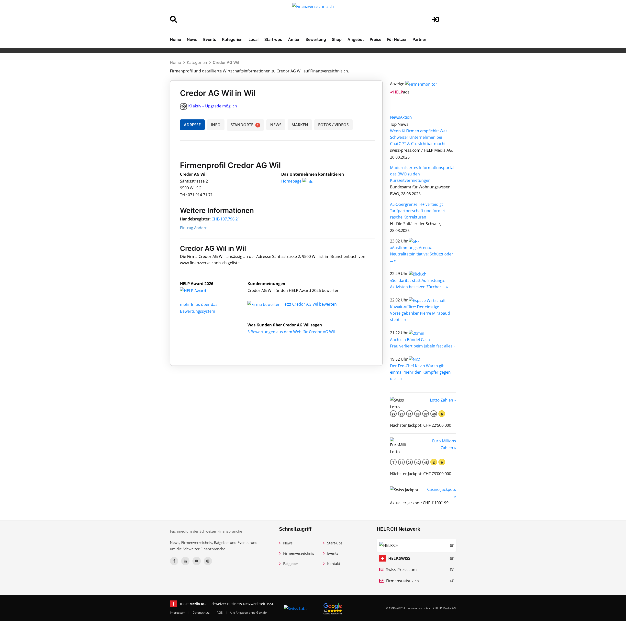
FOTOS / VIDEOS (333, 124)
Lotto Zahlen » (443, 400)
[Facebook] (174, 561)
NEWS (275, 124)
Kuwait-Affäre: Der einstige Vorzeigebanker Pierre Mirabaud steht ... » (420, 313)
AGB (220, 612)
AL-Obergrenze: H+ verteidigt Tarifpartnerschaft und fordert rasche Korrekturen (418, 211)
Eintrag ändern (194, 227)
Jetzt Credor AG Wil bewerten (310, 304)
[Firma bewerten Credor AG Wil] (264, 304)
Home (175, 39)
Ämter (294, 39)
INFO (216, 124)
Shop (337, 39)
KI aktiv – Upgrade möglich (212, 106)
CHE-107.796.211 (227, 219)
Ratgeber (290, 563)
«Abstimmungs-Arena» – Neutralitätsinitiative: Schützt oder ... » (421, 254)
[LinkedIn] (185, 561)
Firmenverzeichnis (298, 553)
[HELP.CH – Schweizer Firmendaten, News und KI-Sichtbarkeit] (416, 545)
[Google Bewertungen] (332, 608)
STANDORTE (244, 124)
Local (253, 39)
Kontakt (333, 563)
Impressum (178, 612)
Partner (419, 39)
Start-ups (273, 39)
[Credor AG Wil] (198, 290)
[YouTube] (196, 561)
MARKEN (299, 124)
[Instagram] (208, 561)
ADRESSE (192, 124)
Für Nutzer (397, 39)
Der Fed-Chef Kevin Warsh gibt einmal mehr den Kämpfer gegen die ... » (420, 372)
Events (209, 39)
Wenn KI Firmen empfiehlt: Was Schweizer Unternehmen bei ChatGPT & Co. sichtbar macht (418, 137)
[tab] (395, 117)
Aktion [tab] (406, 117)
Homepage (291, 181)
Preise (375, 39)
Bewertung (315, 39)
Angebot (355, 39)
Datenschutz (201, 612)
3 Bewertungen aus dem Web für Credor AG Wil (291, 331)
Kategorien (232, 39)
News (192, 39)
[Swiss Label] (296, 608)
